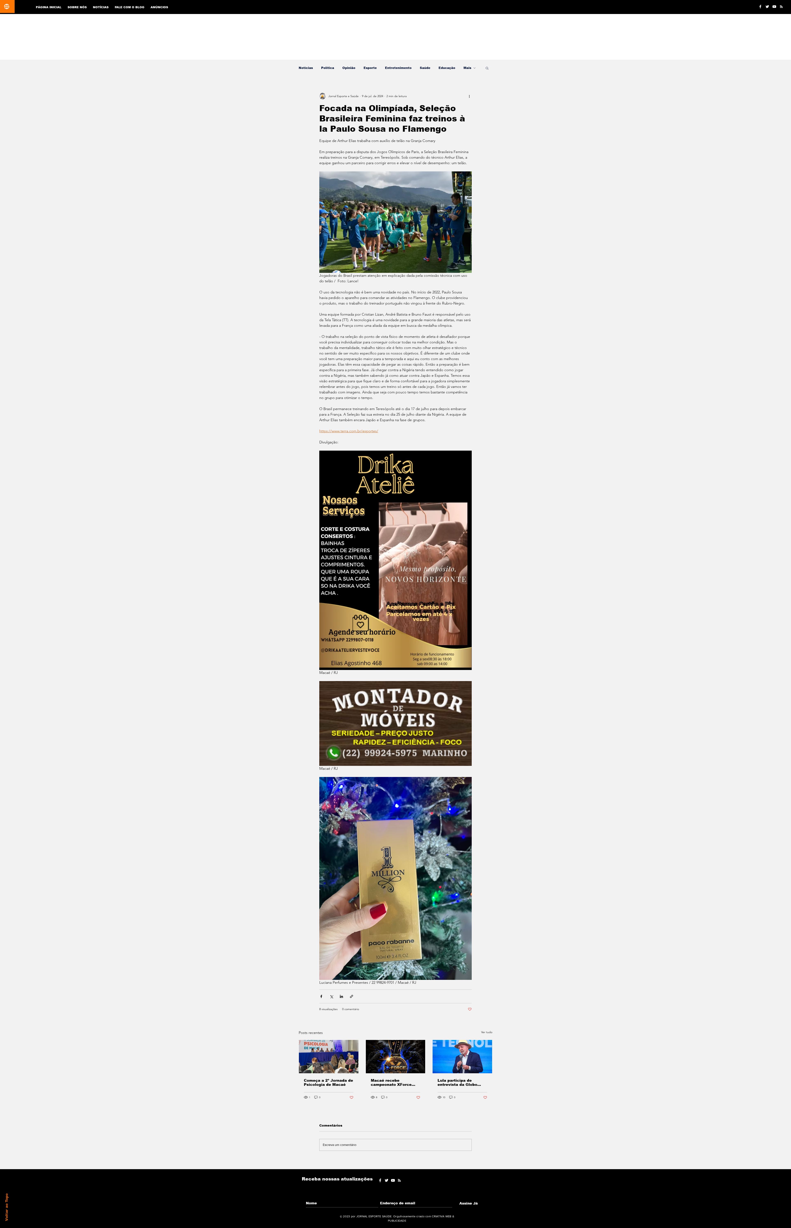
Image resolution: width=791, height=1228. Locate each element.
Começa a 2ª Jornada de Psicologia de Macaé (328, 1082)
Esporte (370, 68)
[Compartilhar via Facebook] (321, 996)
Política (327, 68)
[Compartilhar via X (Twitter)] (331, 996)
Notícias (306, 68)
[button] (487, 68)
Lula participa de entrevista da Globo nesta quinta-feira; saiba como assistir (462, 1082)
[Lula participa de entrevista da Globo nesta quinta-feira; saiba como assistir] (462, 1056)
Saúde (425, 68)
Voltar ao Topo (7, 1207)
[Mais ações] (469, 96)
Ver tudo (486, 1032)
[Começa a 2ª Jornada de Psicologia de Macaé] (328, 1056)
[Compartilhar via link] (351, 996)
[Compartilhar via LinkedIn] (341, 996)
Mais (467, 68)
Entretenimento (398, 68)
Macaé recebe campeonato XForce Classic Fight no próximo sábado (391, 1082)
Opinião (348, 68)
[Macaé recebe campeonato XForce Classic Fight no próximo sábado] (395, 1056)
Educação (447, 68)
